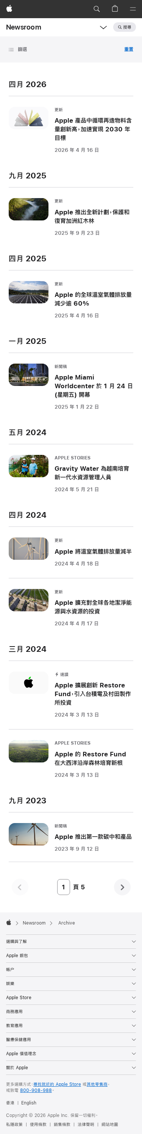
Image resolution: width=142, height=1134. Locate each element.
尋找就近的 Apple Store (57, 1084)
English (28, 1103)
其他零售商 (97, 1084)
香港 (10, 1103)
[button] (96, 9)
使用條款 (38, 1124)
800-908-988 (36, 1090)
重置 (128, 49)
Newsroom (23, 27)
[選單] (133, 9)
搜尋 (127, 27)
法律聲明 (86, 1124)
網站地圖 (109, 1124)
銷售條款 (62, 1124)
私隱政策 (14, 1124)
